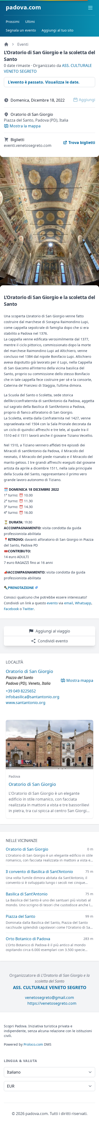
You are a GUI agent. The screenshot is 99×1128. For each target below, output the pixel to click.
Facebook (11, 608)
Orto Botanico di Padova (28, 938)
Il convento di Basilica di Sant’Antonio (39, 871)
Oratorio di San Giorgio (32, 784)
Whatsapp (83, 603)
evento (52, 603)
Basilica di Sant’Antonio (27, 894)
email (68, 603)
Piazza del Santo (20, 916)
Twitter (28, 608)
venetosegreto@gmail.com (49, 997)
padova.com (23, 7)
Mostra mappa (79, 680)
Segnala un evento (21, 30)
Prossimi (12, 21)
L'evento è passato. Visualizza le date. (44, 82)
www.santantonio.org (25, 702)
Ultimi (30, 21)
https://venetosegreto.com (51, 1003)
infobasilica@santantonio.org (32, 696)
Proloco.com (33, 1044)
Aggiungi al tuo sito (57, 30)
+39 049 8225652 (21, 691)
